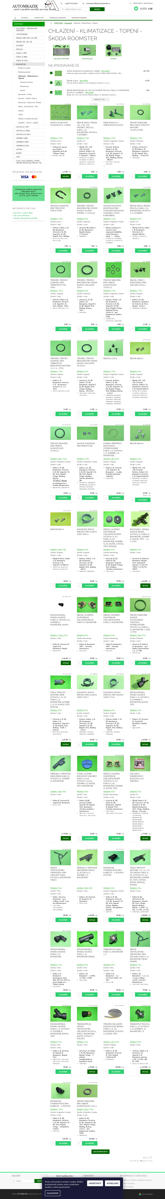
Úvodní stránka (15, 18)
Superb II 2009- (22, 142)
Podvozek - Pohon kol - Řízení (29, 102)
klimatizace (24, 86)
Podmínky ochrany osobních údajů (135, 1180)
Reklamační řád (127, 1187)
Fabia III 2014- (22, 60)
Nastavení (52, 1193)
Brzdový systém (24, 68)
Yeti (18, 157)
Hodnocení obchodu (79, 18)
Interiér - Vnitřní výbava (27, 98)
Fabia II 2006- (22, 57)
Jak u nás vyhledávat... (22, 215)
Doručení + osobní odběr (23, 213)
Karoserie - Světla (25, 94)
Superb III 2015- (23, 145)
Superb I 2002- (22, 138)
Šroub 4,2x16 (77, 81)
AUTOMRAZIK (33, 7)
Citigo (19, 149)
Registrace (148, 3)
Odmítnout (95, 1183)
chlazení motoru (26, 82)
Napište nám (39, 18)
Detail (66, 176)
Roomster (21, 64)
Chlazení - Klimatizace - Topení (28, 77)
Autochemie (22, 34)
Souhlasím (112, 1183)
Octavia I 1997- (23, 127)
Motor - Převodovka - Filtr (28, 106)
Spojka (21, 110)
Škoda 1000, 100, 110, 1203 (26, 38)
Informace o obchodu (57, 18)
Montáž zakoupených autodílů (25, 218)
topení (22, 90)
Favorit (20, 45)
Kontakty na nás (127, 1183)
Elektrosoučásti (24, 72)
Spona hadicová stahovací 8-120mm (88, 71)
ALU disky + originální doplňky (26, 29)
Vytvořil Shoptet (147, 1194)
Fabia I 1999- (21, 53)
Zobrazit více (99, 99)
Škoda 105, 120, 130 (24, 42)
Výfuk (20, 114)
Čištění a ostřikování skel (28, 118)
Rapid (19, 153)
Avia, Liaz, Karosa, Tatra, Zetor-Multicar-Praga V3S (29, 162)
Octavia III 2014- (23, 134)
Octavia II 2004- (23, 130)
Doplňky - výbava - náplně (28, 122)
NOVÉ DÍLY (24, 18)
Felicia (19, 49)
